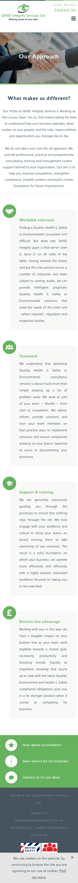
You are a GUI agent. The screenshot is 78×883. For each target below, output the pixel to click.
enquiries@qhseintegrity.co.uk (39, 820)
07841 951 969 (64, 4)
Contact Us (65, 9)
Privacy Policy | (23, 828)
